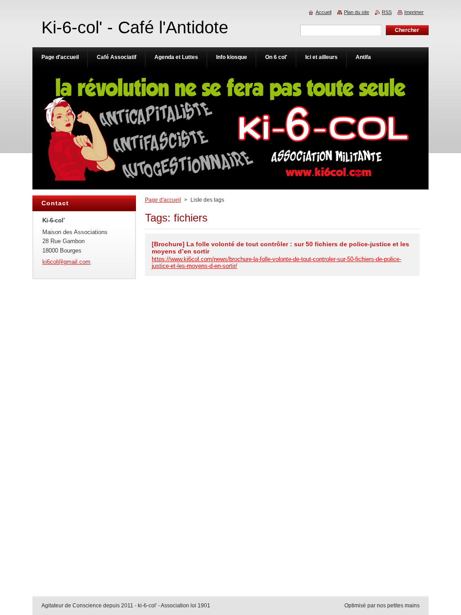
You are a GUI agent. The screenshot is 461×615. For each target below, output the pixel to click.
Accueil (323, 12)
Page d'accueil (163, 200)
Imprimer (414, 12)
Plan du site (356, 12)
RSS (387, 12)
